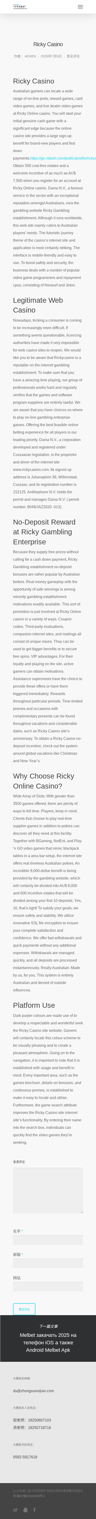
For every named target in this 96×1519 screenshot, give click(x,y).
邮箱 (18, 1255)
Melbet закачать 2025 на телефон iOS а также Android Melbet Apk (48, 1338)
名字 (18, 1231)
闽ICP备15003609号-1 (31, 1496)
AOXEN (30, 56)
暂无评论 (73, 56)
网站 (17, 1278)
